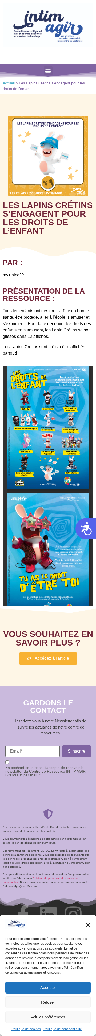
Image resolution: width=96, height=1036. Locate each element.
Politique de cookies (26, 1029)
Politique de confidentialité (62, 1029)
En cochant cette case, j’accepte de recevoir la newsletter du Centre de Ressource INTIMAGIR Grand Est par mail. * (45, 771)
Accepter (48, 987)
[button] (88, 925)
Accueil (9, 83)
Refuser (48, 1002)
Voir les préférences (48, 1017)
